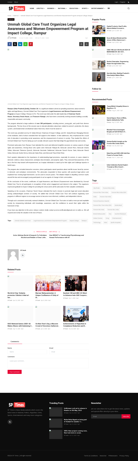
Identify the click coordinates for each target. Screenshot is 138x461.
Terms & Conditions (91, 456)
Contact (10, 2)
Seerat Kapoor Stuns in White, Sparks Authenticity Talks (117, 119)
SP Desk (23, 250)
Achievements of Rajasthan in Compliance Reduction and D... (74, 325)
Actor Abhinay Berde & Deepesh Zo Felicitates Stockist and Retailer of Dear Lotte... (30, 236)
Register (122, 2)
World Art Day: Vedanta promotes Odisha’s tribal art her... (18, 295)
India (94, 197)
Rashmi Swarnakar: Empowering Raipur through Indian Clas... (117, 62)
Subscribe (126, 416)
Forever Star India (105, 197)
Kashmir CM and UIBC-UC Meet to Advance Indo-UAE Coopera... (75, 294)
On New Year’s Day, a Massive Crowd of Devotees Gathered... (47, 325)
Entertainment (116, 218)
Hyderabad (118, 205)
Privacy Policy (124, 456)
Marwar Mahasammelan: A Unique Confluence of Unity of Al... (46, 295)
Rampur (84, 220)
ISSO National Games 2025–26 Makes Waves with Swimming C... (20, 325)
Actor (105, 222)
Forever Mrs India (98, 209)
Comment (11, 357)
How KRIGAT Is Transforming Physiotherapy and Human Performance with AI (66, 236)
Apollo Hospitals (116, 222)
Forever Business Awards (101, 201)
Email (51, 348)
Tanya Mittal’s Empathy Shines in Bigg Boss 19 (118, 107)
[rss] (10, 422)
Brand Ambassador (99, 214)
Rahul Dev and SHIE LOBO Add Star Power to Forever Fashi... (118, 154)
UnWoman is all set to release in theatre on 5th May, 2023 (75, 409)
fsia (110, 214)
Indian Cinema (97, 218)
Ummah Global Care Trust (23, 220)
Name (10, 348)
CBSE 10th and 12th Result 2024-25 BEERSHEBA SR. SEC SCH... (118, 51)
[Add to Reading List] (86, 44)
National (15, 15)
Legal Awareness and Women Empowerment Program (50, 220)
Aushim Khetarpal (120, 214)
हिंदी (109, 8)
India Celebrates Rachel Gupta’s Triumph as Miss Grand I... (117, 166)
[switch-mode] (128, 2)
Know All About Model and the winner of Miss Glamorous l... (117, 39)
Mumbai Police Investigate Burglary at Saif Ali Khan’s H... (116, 131)
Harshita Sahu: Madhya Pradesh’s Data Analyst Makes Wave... (118, 74)
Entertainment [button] (97, 8)
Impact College (74, 220)
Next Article (53, 232)
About (16, 2)
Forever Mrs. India (113, 209)
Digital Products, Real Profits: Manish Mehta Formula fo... (117, 27)
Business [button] (50, 8)
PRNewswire (112, 456)
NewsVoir (103, 456)
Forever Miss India (108, 188)
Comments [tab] (15, 341)
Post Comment (15, 372)
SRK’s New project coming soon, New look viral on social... (75, 432)
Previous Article (41, 232)
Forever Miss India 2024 (119, 192)
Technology (97, 222)
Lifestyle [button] (39, 8)
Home (32, 8)
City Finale (96, 188)
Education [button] (74, 8)
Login (116, 2)
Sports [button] (84, 8)
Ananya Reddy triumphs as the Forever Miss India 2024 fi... (117, 142)
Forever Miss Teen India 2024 (102, 205)
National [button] (62, 8)
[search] (128, 8)
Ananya (109, 122)
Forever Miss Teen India (100, 192)
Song (107, 218)
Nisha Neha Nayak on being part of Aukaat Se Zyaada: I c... (75, 421)
